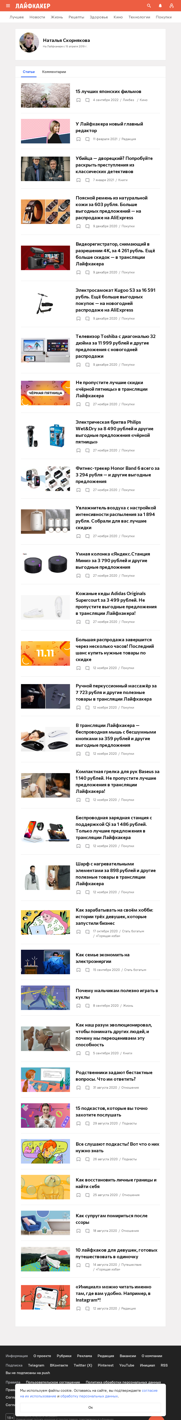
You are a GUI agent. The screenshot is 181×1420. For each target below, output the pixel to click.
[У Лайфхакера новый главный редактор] (90, 131)
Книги (123, 180)
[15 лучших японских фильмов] (90, 95)
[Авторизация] (171, 5)
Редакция (129, 139)
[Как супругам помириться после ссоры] (90, 1223)
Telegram (36, 1365)
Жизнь (128, 1006)
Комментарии (54, 71)
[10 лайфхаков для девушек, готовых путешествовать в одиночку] (90, 1259)
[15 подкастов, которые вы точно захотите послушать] (90, 1115)
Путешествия (131, 1265)
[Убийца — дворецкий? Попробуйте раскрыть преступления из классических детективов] (90, 169)
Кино (144, 100)
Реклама (84, 1356)
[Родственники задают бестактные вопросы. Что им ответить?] (90, 1080)
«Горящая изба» (108, 936)
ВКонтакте (59, 1365)
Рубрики (64, 1356)
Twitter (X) (83, 1365)
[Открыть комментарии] (87, 100)
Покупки (128, 226)
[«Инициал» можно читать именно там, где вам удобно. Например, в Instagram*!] (90, 1297)
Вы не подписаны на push (28, 1373)
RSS (164, 1365)
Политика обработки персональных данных (123, 1382)
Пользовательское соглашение (53, 1382)
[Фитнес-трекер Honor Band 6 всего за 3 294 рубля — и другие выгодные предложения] (90, 479)
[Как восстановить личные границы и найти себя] (90, 1187)
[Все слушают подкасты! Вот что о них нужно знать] (90, 1151)
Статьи (29, 71)
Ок (90, 1407)
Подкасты (129, 1123)
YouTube (126, 1365)
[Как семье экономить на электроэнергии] (90, 962)
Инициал (147, 1365)
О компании (152, 1356)
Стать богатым (133, 931)
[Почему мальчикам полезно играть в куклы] (90, 998)
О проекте (42, 1356)
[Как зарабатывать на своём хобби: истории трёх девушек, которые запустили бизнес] (90, 922)
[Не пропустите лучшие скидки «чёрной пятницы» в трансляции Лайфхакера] (90, 393)
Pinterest (106, 1365)
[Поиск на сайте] (149, 5)
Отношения (130, 1088)
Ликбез (128, 100)
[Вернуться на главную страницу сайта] (33, 5)
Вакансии (128, 1356)
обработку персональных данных (89, 1396)
